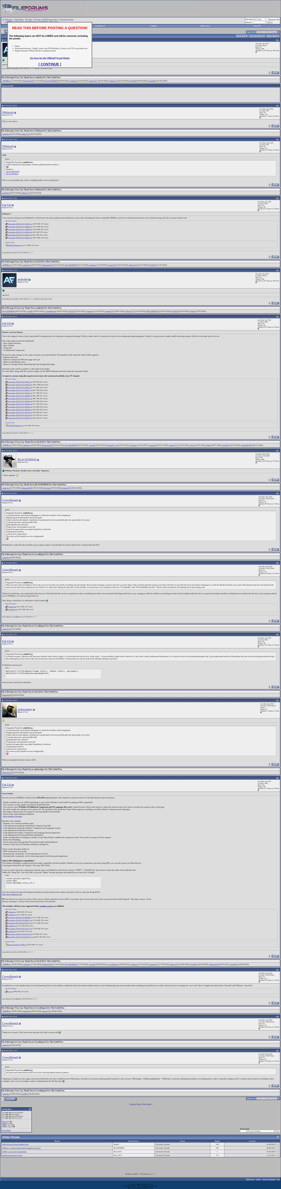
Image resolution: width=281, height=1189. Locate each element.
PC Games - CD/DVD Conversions (45, 19)
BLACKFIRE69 (51, 81)
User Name (249, 19)
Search (256, 26)
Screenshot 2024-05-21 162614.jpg (20, 232)
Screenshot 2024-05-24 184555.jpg (20, 382)
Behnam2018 (28, 81)
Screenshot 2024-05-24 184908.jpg (20, 396)
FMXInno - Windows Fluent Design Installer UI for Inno (21, 1148)
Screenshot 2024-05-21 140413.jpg (20, 238)
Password (248, 22)
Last (274, 32)
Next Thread (147, 1104)
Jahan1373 (113, 81)
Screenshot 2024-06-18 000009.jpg (20, 917)
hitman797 (93, 81)
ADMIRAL (6, 81)
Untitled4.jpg (12, 931)
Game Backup (19, 19)
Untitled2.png (12, 609)
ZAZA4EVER (246, 445)
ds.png (10, 991)
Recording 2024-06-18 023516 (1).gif (21, 937)
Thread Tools (241, 36)
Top (278, 1179)
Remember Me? (274, 19)
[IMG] (4, 1125)
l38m (208, 445)
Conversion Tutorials (66, 19)
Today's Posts (205, 26)
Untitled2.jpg (12, 915)
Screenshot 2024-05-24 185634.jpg (20, 407)
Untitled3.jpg (12, 926)
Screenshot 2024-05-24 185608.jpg (20, 404)
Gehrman (73, 81)
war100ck (152, 81)
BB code (5, 1121)
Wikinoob (7, 112)
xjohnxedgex (25, 709)
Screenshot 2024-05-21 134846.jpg (20, 227)
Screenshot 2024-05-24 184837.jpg (20, 390)
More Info (6, 894)
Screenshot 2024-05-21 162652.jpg (20, 235)
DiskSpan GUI (16, 894)
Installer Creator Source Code (12, 1155)
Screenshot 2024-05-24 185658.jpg (20, 410)
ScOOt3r (133, 81)
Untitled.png (12, 607)
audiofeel (6, 134)
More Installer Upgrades (12, 816)
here (162, 807)
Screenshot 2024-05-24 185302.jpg (20, 401)
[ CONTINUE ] (49, 64)
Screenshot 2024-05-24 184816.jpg (20, 387)
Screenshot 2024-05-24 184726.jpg (20, 415)
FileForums (8, 19)
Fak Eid (6, 205)
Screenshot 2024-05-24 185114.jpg (20, 398)
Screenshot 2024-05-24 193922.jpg (20, 418)
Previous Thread (135, 1104)
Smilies (4, 1123)
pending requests (47, 906)
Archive (258, 1179)
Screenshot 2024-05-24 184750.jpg (20, 385)
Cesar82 (30, 311)
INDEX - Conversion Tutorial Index (14, 1152)
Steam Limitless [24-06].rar (17, 945)
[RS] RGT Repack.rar (15, 245)
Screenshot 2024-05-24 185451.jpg (20, 393)
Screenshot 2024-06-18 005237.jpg (20, 923)
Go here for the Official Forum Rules (50, 58)
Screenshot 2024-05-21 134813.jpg (20, 224)
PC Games (28, 19)
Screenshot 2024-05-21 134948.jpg (20, 229)
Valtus (192, 311)
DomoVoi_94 (112, 445)
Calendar (153, 26)
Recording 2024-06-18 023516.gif (20, 934)
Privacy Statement (269, 1179)
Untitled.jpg (12, 912)
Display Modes (272, 36)
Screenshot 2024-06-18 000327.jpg (20, 920)
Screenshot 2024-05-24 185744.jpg (20, 412)
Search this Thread (256, 36)
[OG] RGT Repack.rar (15, 425)
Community (99, 26)
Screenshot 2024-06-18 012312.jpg (20, 929)
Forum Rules (6, 1130)
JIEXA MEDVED (12, 171)
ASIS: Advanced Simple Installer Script (15, 1144)
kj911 (192, 445)
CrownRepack (50, 311)
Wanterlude (213, 964)
